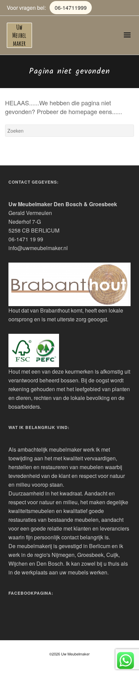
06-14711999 (71, 7)
